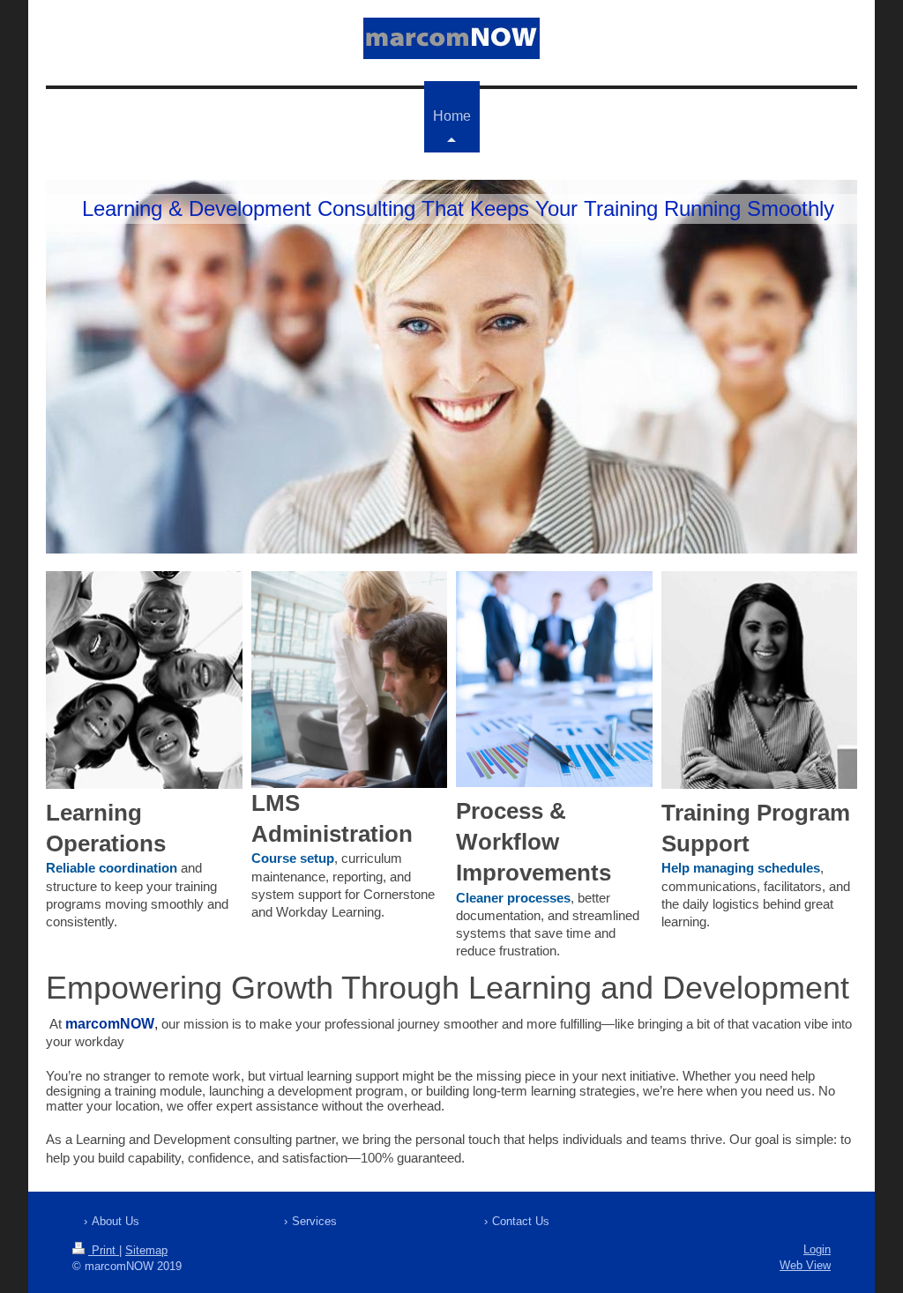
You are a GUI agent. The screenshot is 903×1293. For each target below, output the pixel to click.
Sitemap (146, 1250)
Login (817, 1249)
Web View (805, 1265)
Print (103, 1250)
